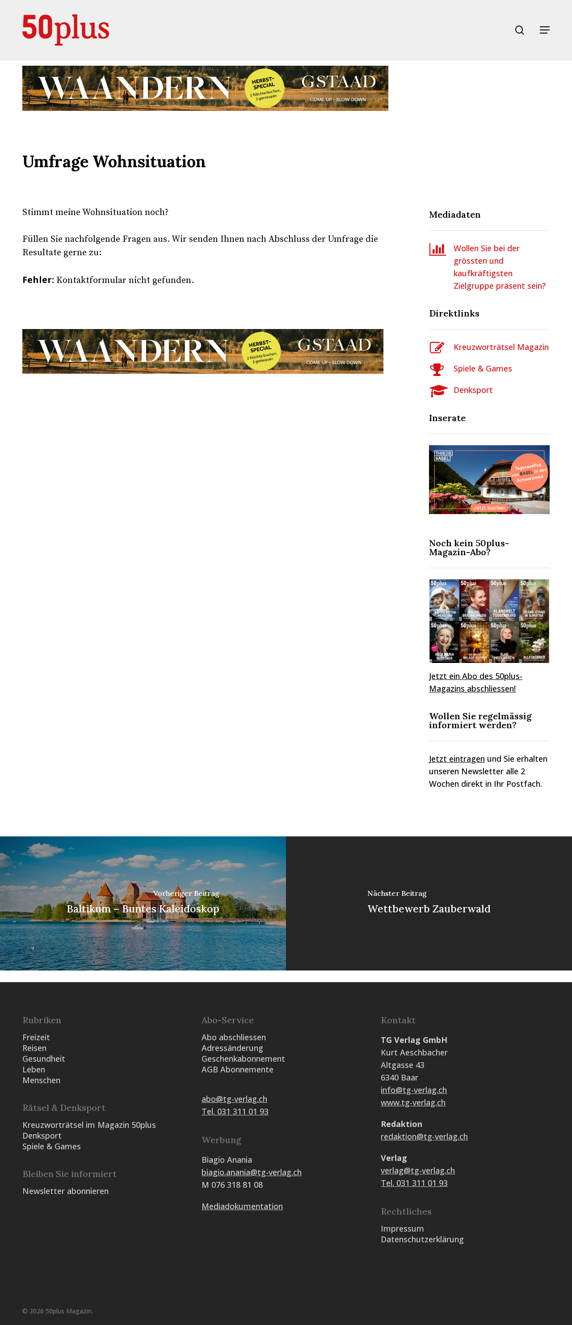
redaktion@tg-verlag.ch (424, 1136)
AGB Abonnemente (237, 1069)
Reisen (34, 1047)
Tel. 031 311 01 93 (235, 1111)
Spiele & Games (483, 368)
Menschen (41, 1080)
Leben (33, 1069)
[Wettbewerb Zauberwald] (429, 903)
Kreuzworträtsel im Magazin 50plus (89, 1124)
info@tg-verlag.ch (414, 1089)
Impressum (402, 1228)
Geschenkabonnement (243, 1058)
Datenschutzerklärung (422, 1239)
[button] (545, 29)
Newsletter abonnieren (65, 1190)
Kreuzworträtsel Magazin (501, 347)
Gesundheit (43, 1058)
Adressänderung (232, 1047)
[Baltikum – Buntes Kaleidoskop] (143, 903)
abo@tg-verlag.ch (234, 1098)
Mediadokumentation (242, 1206)
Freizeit (36, 1037)
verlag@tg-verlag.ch (418, 1170)
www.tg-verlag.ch (413, 1102)
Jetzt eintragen (457, 758)
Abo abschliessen (234, 1037)
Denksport (473, 389)
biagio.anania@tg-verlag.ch (252, 1172)
